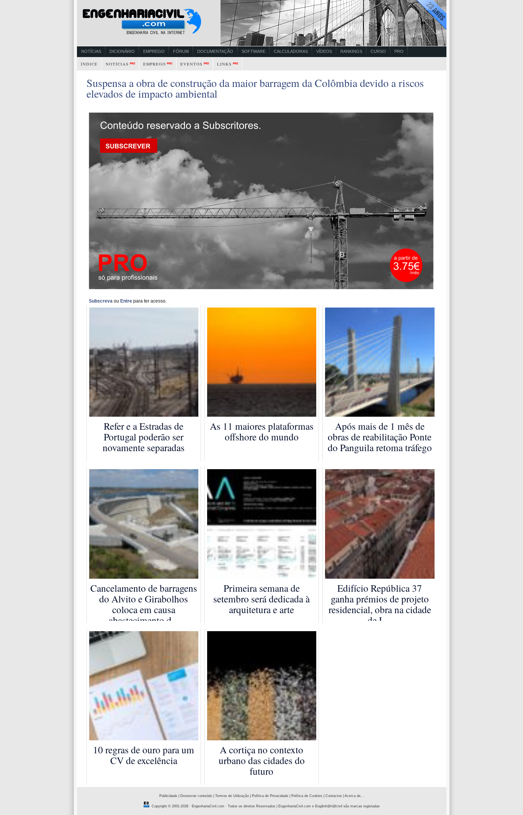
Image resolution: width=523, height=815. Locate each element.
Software (253, 51)
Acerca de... (354, 796)
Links (224, 64)
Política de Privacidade (270, 796)
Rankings (351, 51)
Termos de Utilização (232, 796)
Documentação (215, 51)
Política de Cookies (306, 796)
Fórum (181, 51)
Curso (378, 51)
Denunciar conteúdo (196, 796)
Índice (89, 64)
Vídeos (324, 51)
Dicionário (122, 51)
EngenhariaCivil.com (208, 806)
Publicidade (168, 796)
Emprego (154, 51)
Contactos (333, 796)
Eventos (191, 64)
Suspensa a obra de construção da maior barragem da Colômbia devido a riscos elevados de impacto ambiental (255, 88)
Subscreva (101, 301)
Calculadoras (291, 51)
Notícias (91, 51)
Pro (399, 51)
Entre (126, 301)
